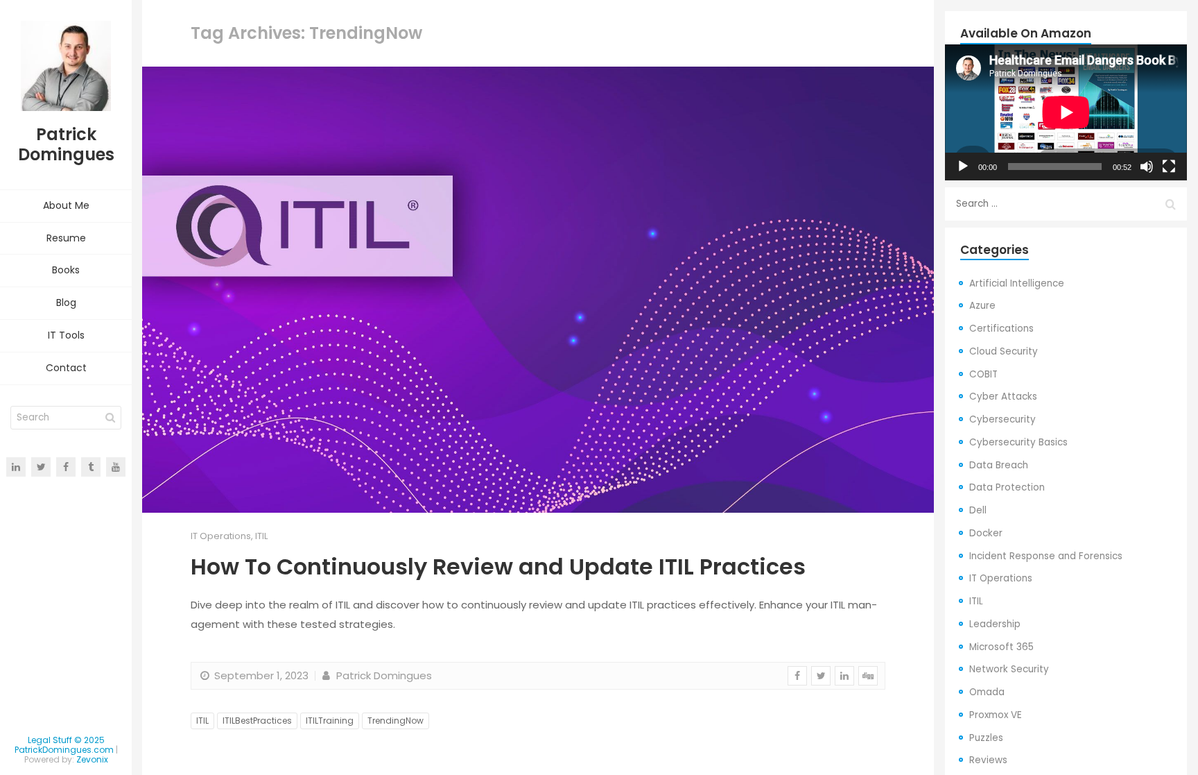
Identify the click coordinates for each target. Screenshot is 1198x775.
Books (66, 270)
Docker (985, 533)
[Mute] (1147, 166)
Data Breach (998, 465)
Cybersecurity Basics (1018, 442)
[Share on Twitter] (821, 675)
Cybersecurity (1002, 419)
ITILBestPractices (257, 720)
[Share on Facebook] (797, 675)
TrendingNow (395, 720)
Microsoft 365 (1001, 647)
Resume (66, 238)
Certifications (1001, 328)
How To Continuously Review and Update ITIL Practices (498, 566)
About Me (66, 205)
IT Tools (66, 335)
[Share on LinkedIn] (844, 675)
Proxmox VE (995, 715)
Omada (987, 692)
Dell (978, 510)
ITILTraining (330, 720)
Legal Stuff (50, 740)
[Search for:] (1066, 204)
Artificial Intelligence (1016, 283)
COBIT (983, 374)
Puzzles (986, 737)
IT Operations (221, 536)
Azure (982, 305)
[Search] (110, 417)
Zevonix (92, 759)
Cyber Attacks (1003, 396)
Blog (66, 302)
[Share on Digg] (868, 675)
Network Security (1009, 669)
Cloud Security (1003, 351)
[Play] (963, 166)
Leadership (995, 624)
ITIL (261, 536)
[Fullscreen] (1169, 166)
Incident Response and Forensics (1045, 556)
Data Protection (1007, 487)
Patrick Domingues (382, 675)
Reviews (988, 760)
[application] (1066, 112)
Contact (66, 368)
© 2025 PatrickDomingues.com (64, 745)
